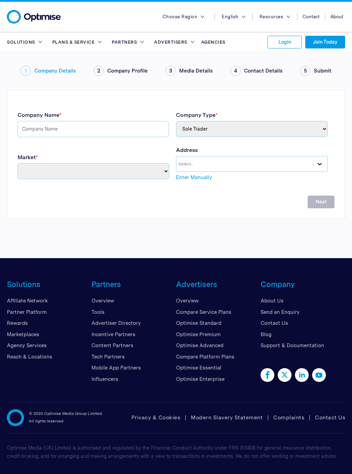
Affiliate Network (27, 301)
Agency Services (27, 345)
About (336, 16)
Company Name (38, 115)
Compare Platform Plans (205, 357)
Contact (311, 16)
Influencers (104, 379)
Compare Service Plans (203, 312)
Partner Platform (27, 312)
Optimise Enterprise (200, 379)
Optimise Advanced (199, 345)
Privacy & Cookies (155, 417)
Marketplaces (23, 334)
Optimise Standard (198, 323)
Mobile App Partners (116, 368)
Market (27, 157)
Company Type (196, 115)
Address (187, 150)
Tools (97, 312)
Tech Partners (108, 357)
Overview (102, 301)
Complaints (288, 417)
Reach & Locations (29, 357)
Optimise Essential (198, 368)
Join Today (325, 42)
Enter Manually (194, 177)
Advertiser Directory (116, 323)
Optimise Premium (198, 334)
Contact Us (274, 323)
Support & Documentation (292, 345)
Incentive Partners (113, 334)
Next (321, 202)
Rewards (17, 323)
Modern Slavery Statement (227, 417)
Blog (266, 334)
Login (284, 42)
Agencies (213, 42)
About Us (272, 301)
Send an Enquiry (280, 312)
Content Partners (112, 345)
